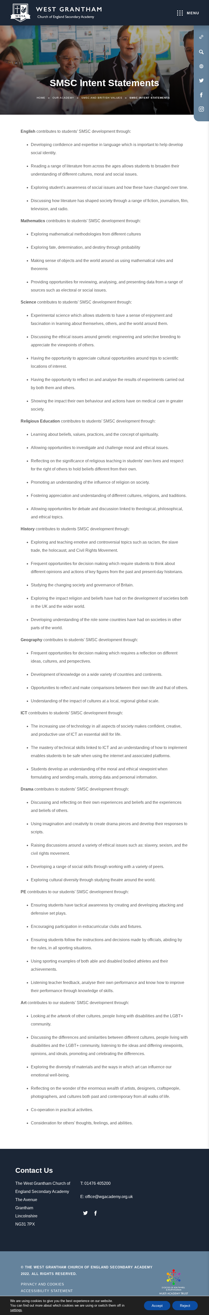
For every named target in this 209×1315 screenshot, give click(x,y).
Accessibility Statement (47, 1291)
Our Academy (63, 97)
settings (16, 1310)
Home (41, 97)
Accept (157, 1306)
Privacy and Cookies (42, 1284)
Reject (185, 1306)
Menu (193, 13)
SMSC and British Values (101, 97)
